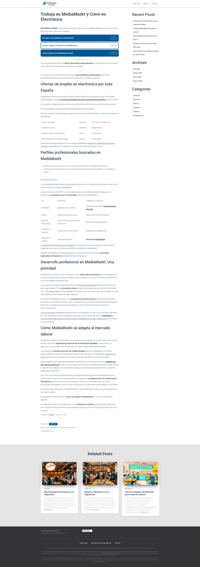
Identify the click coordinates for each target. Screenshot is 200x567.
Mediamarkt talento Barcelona (74, 256)
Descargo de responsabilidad (101, 543)
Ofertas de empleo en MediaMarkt (83, 248)
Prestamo (136, 3)
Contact (117, 543)
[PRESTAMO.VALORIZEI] (51, 3)
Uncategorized (138, 115)
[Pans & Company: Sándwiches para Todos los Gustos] (140, 473)
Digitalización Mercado (50, 371)
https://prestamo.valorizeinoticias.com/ (111, 553)
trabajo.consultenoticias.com (50, 531)
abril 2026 (136, 69)
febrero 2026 (137, 73)
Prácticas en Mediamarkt (87, 195)
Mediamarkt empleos (49, 180)
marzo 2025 (137, 77)
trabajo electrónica (47, 431)
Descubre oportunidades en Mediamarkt (78, 38)
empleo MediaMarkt (51, 427)
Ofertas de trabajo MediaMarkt (59, 187)
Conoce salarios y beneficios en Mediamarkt (78, 45)
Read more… (48, 510)
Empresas (53, 424)
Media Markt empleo (97, 346)
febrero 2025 (137, 81)
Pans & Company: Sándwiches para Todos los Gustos (139, 493)
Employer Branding (101, 357)
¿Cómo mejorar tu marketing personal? (78, 53)
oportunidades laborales (67, 427)
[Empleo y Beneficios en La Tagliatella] (100, 473)
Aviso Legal (84, 543)
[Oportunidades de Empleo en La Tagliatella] (59, 473)
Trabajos (136, 111)
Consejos (154, 3)
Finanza (145, 3)
